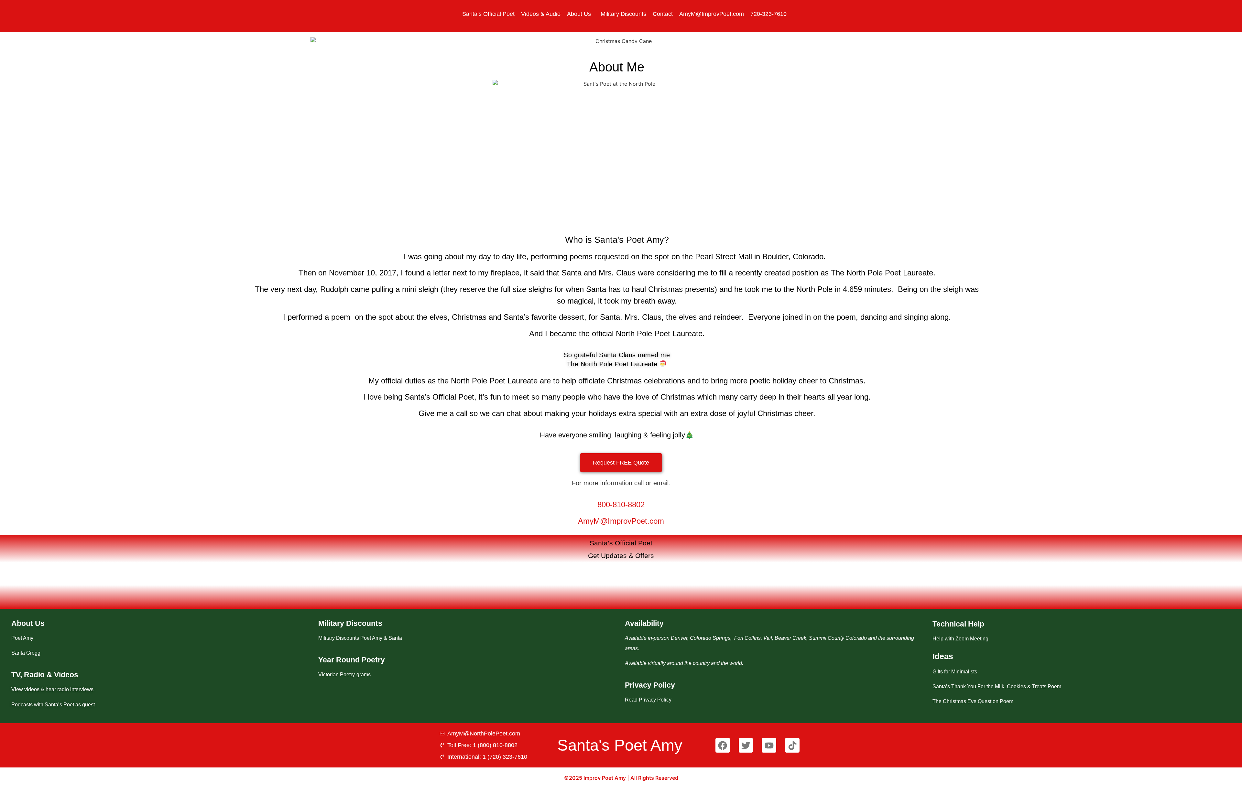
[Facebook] (722, 745)
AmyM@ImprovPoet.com (711, 14)
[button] (580, 14)
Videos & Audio (541, 14)
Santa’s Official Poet (488, 14)
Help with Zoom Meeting (960, 638)
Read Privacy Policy (648, 699)
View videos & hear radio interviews (52, 689)
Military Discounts (623, 14)
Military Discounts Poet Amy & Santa (360, 638)
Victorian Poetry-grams (344, 674)
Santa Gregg (25, 653)
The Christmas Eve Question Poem (972, 701)
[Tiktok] (792, 745)
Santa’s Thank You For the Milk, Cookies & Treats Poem (996, 686)
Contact (663, 14)
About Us (579, 14)
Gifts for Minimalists (954, 671)
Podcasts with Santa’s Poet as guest (53, 704)
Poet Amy (22, 638)
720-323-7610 (768, 14)
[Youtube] (769, 745)
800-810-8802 (621, 504)
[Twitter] (746, 745)
